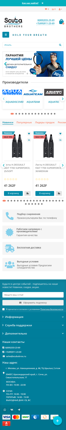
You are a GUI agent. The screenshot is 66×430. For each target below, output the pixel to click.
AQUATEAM (33, 102)
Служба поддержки (18, 325)
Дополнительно (16, 333)
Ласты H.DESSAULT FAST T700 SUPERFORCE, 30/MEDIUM (48, 168)
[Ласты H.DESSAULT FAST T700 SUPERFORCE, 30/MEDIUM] (48, 146)
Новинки (7, 122)
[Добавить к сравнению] (29, 139)
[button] (27, 73)
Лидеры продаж (45, 122)
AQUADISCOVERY (16, 102)
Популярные (24, 122)
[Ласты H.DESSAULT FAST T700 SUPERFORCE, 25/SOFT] (17, 146)
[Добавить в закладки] (29, 133)
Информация (14, 316)
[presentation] (5, 64)
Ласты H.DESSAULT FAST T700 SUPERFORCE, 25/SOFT (17, 168)
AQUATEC (53, 102)
